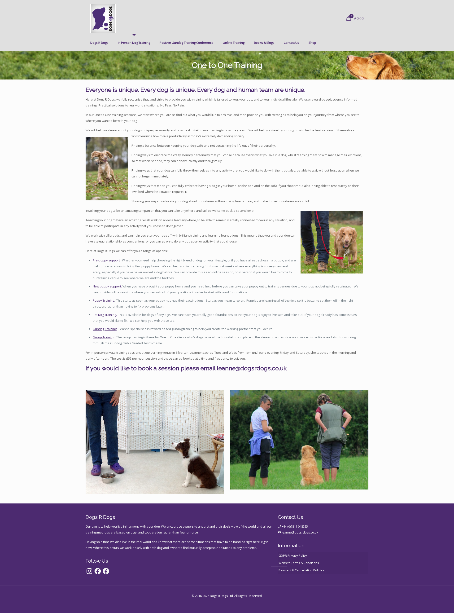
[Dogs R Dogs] (103, 18)
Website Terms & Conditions (299, 563)
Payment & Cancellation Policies (301, 570)
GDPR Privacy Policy (293, 555)
